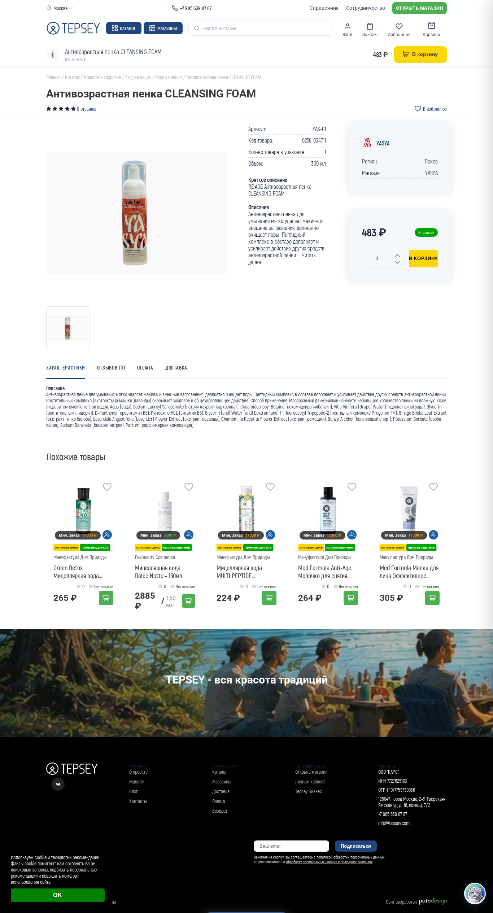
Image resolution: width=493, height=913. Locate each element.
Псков (431, 161)
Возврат (219, 811)
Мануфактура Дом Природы (80, 557)
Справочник (324, 8)
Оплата (145, 367)
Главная (53, 77)
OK (57, 895)
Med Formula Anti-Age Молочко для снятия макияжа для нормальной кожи (324, 572)
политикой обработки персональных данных (350, 857)
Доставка (176, 367)
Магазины (167, 28)
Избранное (399, 34)
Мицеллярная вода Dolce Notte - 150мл (158, 572)
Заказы (370, 34)
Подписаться (356, 846)
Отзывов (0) (111, 367)
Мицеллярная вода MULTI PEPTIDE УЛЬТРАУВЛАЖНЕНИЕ (242, 572)
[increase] (397, 256)
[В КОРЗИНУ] (106, 598)
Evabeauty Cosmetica (155, 557)
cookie (30, 863)
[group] (136, 213)
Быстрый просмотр (86, 511)
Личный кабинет (310, 781)
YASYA (383, 143)
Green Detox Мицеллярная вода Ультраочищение (76, 572)
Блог (133, 791)
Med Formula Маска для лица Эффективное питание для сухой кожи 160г (409, 572)
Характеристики (65, 367)
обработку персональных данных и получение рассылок (329, 861)
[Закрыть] (479, 849)
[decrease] (397, 263)
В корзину (423, 258)
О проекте (138, 772)
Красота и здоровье (102, 77)
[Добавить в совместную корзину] (107, 535)
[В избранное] (107, 488)
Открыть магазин (420, 8)
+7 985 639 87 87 (195, 8)
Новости (136, 781)
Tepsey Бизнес (308, 791)
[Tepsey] (73, 28)
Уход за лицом (138, 77)
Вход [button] (347, 34)
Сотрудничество (365, 8)
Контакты (138, 801)
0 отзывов (86, 109)
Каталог (128, 28)
